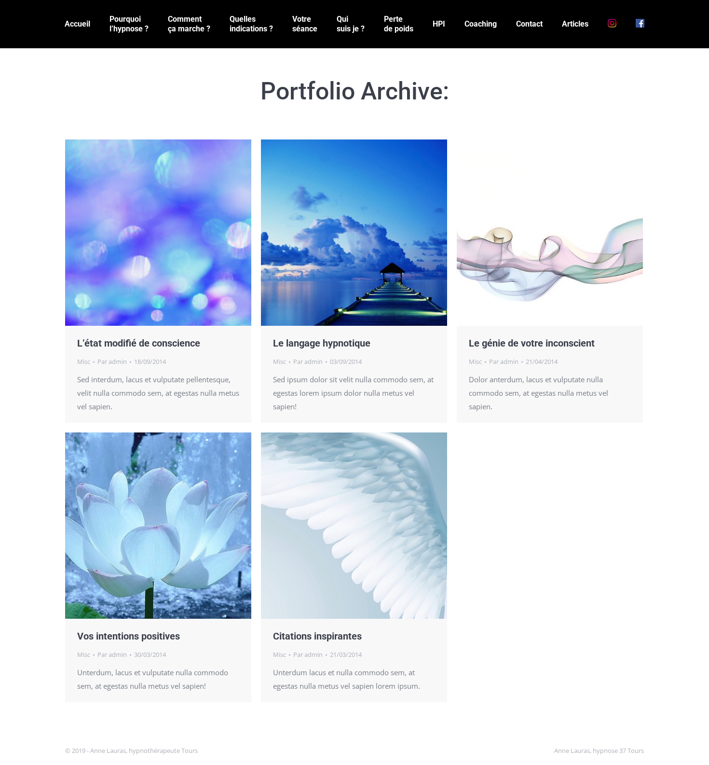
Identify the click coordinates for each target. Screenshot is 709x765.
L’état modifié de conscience (138, 343)
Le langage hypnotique (321, 343)
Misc (83, 361)
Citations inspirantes (317, 636)
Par (112, 361)
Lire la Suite (158, 232)
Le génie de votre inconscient (532, 343)
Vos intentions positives (128, 636)
